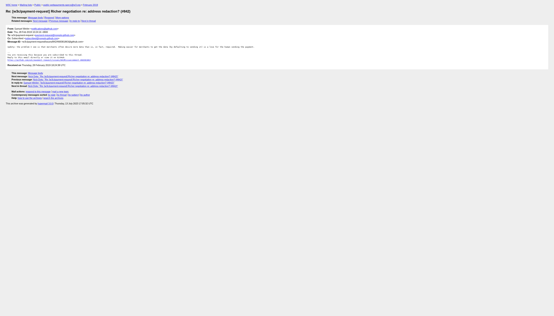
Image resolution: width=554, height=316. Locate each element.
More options (62, 17)
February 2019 (90, 5)
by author (85, 95)
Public (37, 5)
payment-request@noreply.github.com (54, 35)
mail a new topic (60, 91)
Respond (49, 17)
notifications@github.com (44, 29)
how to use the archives (30, 98)
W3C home (11, 5)
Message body (35, 17)
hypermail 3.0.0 (45, 103)
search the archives (53, 98)
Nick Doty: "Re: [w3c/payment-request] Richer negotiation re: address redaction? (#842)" (73, 76)
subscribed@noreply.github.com (41, 38)
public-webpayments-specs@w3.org (62, 5)
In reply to (75, 21)
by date (52, 95)
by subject (73, 95)
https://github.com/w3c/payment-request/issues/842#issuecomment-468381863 (49, 60)
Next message (40, 21)
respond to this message (38, 91)
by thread (62, 95)
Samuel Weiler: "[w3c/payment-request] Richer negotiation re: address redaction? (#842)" (69, 83)
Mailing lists (26, 5)
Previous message (58, 21)
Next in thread (89, 21)
